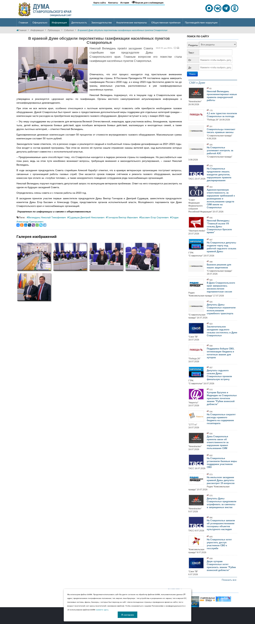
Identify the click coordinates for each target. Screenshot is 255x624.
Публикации (54, 30)
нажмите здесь (102, 609)
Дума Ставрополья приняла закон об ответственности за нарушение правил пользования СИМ (217, 442)
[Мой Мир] (25, 225)
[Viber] (33, 225)
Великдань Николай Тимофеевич (47, 217)
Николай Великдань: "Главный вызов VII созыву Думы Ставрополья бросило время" (219, 226)
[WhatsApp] (37, 225)
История (124, 2)
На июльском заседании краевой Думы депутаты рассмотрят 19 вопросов (221, 480)
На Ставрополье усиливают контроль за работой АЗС (220, 150)
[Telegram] (44, 225)
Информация (37, 30)
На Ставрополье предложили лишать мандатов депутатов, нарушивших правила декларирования (219, 174)
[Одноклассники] (21, 225)
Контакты (113, 2)
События (69, 30)
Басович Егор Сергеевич (155, 217)
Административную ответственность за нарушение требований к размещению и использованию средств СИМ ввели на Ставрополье (221, 198)
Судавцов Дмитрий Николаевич (86, 217)
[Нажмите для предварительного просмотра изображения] (53, 70)
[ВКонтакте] (18, 225)
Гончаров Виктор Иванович (122, 217)
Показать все (229, 579)
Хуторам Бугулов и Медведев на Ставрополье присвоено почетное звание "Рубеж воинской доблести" (222, 398)
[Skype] (40, 225)
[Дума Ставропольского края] (45, 8)
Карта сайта (100, 2)
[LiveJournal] (29, 225)
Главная (22, 30)
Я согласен (127, 614)
